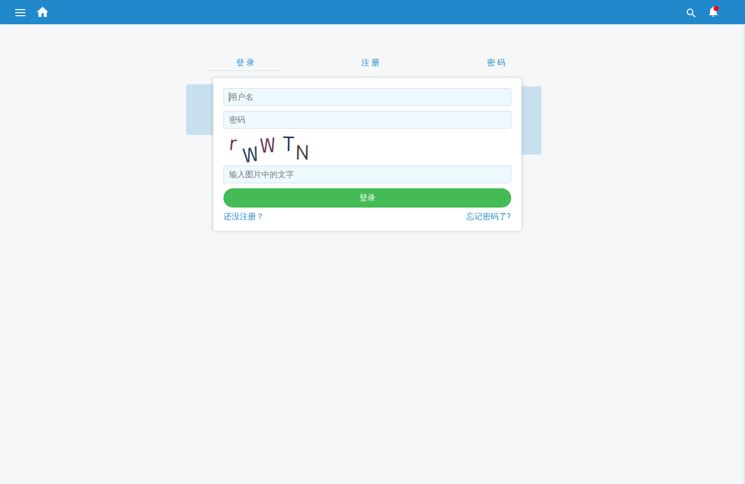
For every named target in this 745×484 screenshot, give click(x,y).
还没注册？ (244, 217)
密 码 (496, 62)
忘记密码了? (488, 217)
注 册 (370, 62)
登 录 (245, 62)
